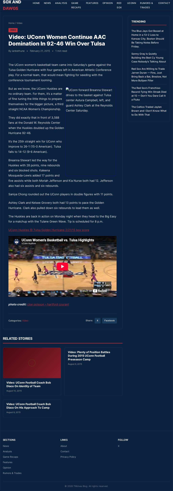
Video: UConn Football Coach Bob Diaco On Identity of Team (28, 384)
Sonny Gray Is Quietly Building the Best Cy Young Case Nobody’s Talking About (148, 57)
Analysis (61, 3)
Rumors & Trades (146, 5)
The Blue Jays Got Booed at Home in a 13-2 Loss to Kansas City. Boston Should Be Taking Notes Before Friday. (147, 38)
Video (19, 23)
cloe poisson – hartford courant (48, 304)
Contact (164, 3)
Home (36, 3)
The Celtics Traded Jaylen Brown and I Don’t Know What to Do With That (148, 110)
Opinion (108, 3)
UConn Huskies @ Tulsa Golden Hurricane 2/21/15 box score (48, 230)
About (63, 446)
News (47, 3)
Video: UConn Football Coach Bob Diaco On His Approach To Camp (28, 405)
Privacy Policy (68, 456)
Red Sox (119, 5)
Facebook (109, 320)
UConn (131, 3)
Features (92, 3)
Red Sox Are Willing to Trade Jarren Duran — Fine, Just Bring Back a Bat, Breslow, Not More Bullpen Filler (149, 74)
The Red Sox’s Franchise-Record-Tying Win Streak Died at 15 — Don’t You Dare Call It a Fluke (148, 93)
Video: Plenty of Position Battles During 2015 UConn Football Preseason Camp (89, 355)
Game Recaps (76, 5)
